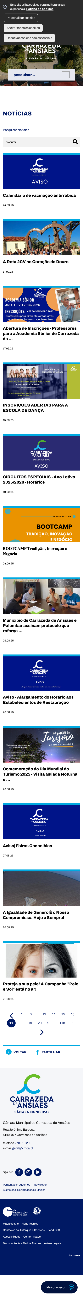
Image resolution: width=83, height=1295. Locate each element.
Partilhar (51, 1052)
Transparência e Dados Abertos (22, 1243)
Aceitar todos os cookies (23, 27)
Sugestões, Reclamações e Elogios (24, 1189)
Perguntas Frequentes (16, 1184)
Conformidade (32, 1236)
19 (30, 1023)
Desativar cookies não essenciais (29, 38)
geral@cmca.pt (22, 1148)
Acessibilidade (37, 1211)
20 (40, 1023)
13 (44, 1014)
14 (54, 1014)
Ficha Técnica (30, 1223)
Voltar (20, 1052)
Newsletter (40, 1184)
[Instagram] (29, 1172)
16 (73, 1014)
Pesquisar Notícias (16, 130)
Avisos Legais (52, 1243)
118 (62, 1023)
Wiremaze (73, 1255)
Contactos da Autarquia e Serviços (24, 1230)
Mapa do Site (11, 1223)
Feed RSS (53, 1230)
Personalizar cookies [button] (21, 17)
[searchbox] (41, 75)
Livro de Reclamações (15, 1212)
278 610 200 (23, 1143)
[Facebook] (20, 1172)
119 (72, 1023)
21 (49, 1023)
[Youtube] (38, 1172)
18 (21, 1023)
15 (63, 1014)
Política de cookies (39, 8)
